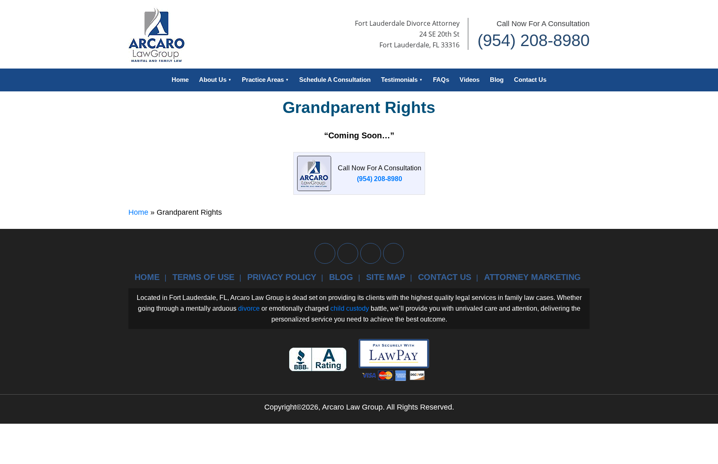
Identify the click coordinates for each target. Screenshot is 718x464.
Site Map (385, 277)
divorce (249, 308)
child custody (349, 308)
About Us (212, 79)
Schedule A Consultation (335, 79)
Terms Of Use (203, 277)
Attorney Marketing (532, 277)
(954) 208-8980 (533, 40)
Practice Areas (263, 79)
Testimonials (399, 79)
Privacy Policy (281, 277)
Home (180, 79)
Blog (497, 79)
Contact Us (530, 79)
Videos (469, 79)
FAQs (441, 79)
